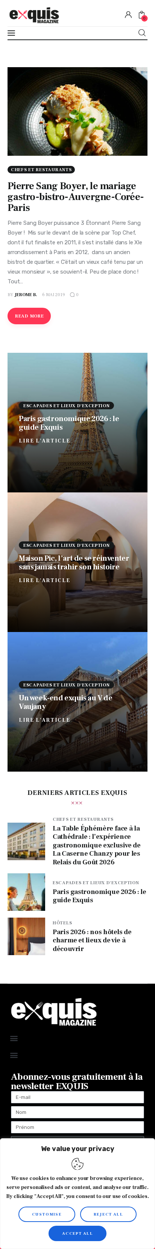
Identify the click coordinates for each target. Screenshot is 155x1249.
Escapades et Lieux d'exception (66, 405)
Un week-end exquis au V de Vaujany (65, 702)
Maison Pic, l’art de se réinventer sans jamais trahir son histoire (74, 562)
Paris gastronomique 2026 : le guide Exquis (69, 423)
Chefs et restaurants (41, 170)
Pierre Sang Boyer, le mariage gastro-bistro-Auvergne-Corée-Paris (76, 197)
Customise (47, 1214)
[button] (14, 1038)
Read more (29, 316)
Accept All (77, 1233)
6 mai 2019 (53, 295)
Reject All (108, 1214)
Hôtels (62, 923)
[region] (77, 1193)
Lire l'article (44, 440)
